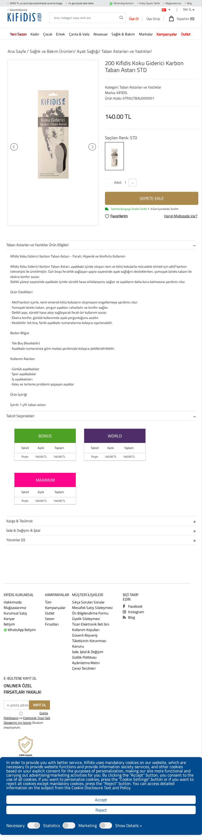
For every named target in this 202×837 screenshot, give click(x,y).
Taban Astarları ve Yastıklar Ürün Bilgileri (37, 244)
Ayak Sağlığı (88, 51)
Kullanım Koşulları (85, 629)
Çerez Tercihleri (83, 668)
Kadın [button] (35, 34)
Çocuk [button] (48, 34)
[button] (19, 34)
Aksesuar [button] (101, 34)
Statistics (51, 825)
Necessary (15, 825)
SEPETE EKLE (152, 198)
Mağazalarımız (173, 3)
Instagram (135, 611)
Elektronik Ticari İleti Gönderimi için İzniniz (27, 720)
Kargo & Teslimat (19, 521)
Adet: (118, 182)
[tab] (101, 245)
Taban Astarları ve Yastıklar (126, 51)
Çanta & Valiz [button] (79, 34)
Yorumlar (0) (15, 539)
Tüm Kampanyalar (55, 604)
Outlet (49, 613)
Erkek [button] (61, 34)
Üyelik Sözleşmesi (86, 618)
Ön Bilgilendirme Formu (90, 613)
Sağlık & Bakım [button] (124, 34)
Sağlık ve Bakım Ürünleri (52, 51)
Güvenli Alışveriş (85, 635)
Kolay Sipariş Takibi (149, 3)
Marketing (87, 825)
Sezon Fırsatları (52, 621)
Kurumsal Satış (15, 613)
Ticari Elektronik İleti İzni (90, 624)
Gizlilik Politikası (84, 657)
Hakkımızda (13, 602)
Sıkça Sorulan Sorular (88, 602)
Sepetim (185, 18)
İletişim (9, 624)
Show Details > (128, 825)
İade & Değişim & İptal (23, 530)
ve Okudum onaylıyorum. (27, 720)
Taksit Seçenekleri (20, 416)
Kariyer (9, 618)
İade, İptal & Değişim (87, 651)
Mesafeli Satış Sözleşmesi (92, 607)
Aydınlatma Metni (86, 662)
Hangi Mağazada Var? (180, 216)
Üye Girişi (153, 18)
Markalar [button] (146, 34)
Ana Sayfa (17, 51)
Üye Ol (134, 18)
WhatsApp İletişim (124, 3)
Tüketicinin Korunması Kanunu (89, 643)
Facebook (135, 606)
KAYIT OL (39, 704)
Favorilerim (119, 216)
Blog (189, 3)
